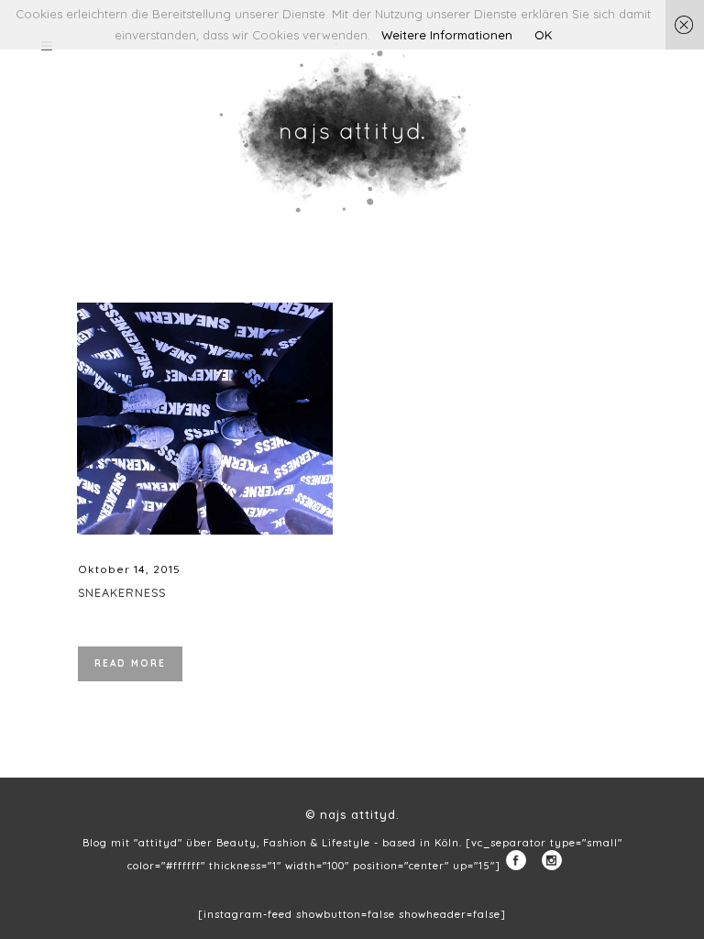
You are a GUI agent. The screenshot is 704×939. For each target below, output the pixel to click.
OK (543, 35)
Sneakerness (122, 592)
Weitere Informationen (446, 35)
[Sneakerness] (205, 419)
